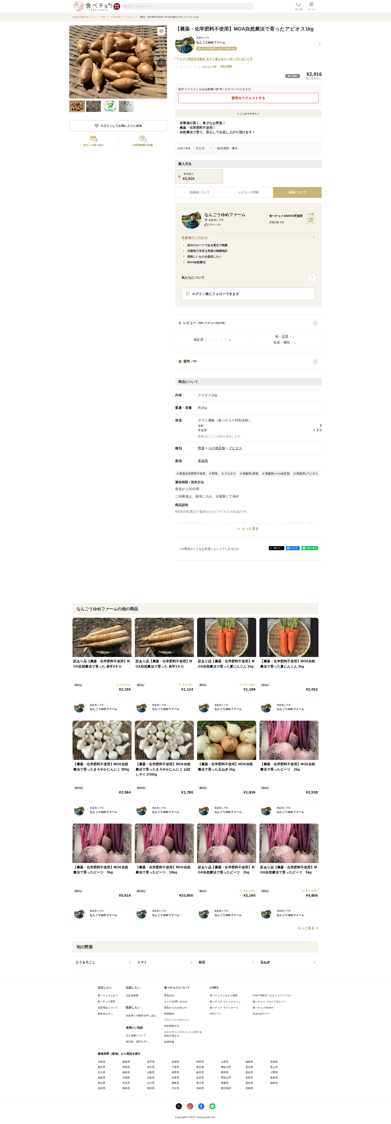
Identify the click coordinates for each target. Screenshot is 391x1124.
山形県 (224, 1061)
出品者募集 (132, 995)
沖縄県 (249, 1088)
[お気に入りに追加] (161, 31)
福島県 (249, 1061)
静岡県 (224, 1072)
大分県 (175, 1088)
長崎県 (126, 1088)
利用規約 (169, 1013)
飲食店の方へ (105, 1013)
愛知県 (249, 1072)
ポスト (276, 548)
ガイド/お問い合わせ (176, 1001)
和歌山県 (226, 1077)
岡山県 (101, 1082)
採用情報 (169, 1041)
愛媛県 (224, 1082)
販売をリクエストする (248, 98)
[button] (248, 334)
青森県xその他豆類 (277, 473)
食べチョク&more (263, 1007)
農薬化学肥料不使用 (192, 473)
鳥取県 (249, 1077)
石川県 (101, 1072)
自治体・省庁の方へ (137, 1041)
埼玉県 (151, 1067)
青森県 (203, 461)
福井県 (126, 1072)
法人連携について (136, 1035)
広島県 (126, 1082)
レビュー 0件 (209, 66)
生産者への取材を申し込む (141, 1015)
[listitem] (103, 962)
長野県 (175, 1072)
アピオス (235, 448)
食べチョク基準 (106, 1001)
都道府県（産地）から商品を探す (119, 1053)
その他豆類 (216, 448)
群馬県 (126, 1067)
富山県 (274, 1067)
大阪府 (151, 1077)
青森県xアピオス (307, 473)
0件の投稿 (226, 66)
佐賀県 (101, 1088)
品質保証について (108, 1007)
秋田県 (200, 1061)
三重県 (274, 1072)
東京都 (200, 1067)
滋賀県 (101, 1077)
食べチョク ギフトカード (224, 1007)
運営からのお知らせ (175, 1007)
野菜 (201, 448)
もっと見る (250, 528)
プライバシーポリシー (176, 1019)
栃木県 (101, 1067)
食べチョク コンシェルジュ (225, 1001)
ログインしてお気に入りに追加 (121, 125)
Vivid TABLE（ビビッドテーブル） (272, 995)
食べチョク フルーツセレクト (269, 1001)
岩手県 (151, 1061)
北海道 (101, 1061)
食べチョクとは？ (108, 995)
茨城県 (274, 1061)
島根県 (274, 1077)
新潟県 (249, 1067)
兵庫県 (175, 1077)
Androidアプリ (261, 1013)
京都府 (126, 1077)
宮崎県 (200, 1088)
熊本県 (151, 1088)
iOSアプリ (216, 1013)
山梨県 (151, 1072)
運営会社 (169, 995)
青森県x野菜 (251, 473)
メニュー (311, 9)
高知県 (249, 1082)
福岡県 (274, 1082)
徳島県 (175, 1082)
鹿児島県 (226, 1088)
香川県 (200, 1082)
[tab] (248, 192)
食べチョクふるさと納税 (223, 995)
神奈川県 (226, 1067)
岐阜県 (200, 1072)
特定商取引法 (171, 1026)
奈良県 (200, 1077)
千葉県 (175, 1067)
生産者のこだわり (195, 237)
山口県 (151, 1082)
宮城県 (175, 1061)
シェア (294, 548)
